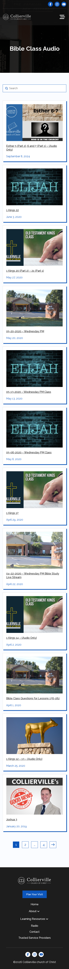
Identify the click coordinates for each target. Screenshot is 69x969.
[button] (62, 17)
